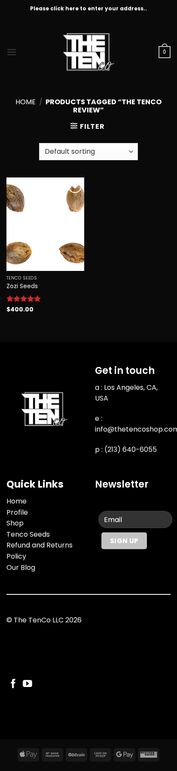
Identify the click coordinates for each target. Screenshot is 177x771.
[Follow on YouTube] (27, 684)
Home (25, 102)
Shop (15, 523)
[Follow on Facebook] (13, 684)
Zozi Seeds (22, 286)
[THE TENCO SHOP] (88, 52)
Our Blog (20, 567)
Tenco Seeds (28, 534)
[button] (11, 51)
